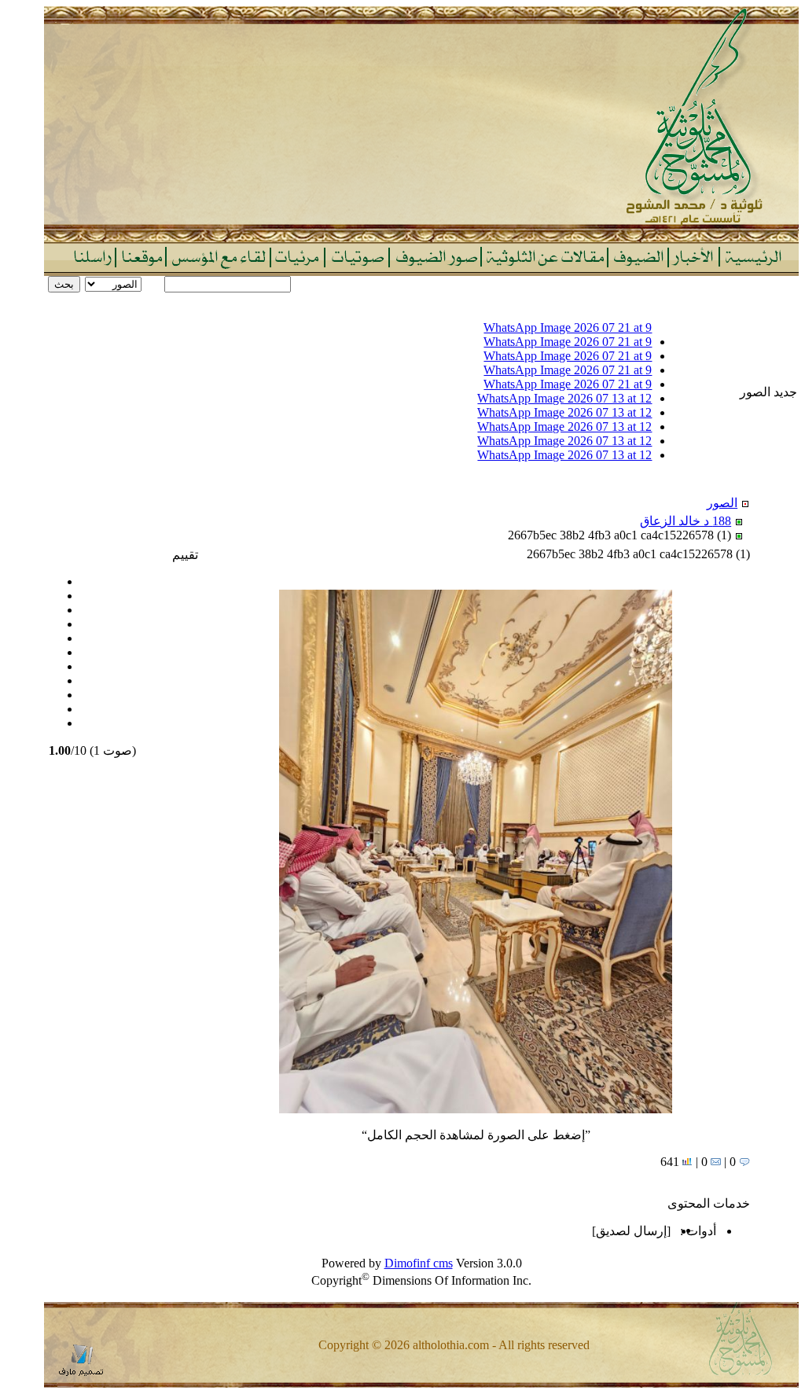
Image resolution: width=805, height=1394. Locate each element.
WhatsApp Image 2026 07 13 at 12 (564, 398)
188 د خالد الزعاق (685, 521)
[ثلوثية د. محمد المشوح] (421, 238)
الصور (722, 502)
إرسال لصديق (631, 1231)
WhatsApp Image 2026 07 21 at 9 (567, 327)
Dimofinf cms (418, 1263)
